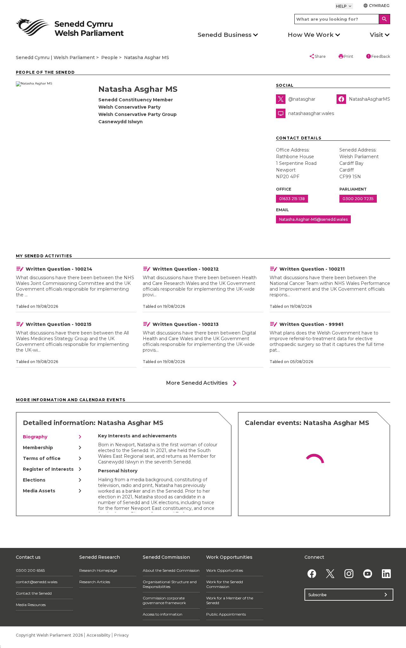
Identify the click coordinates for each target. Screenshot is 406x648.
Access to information (162, 614)
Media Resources (31, 604)
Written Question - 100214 (59, 269)
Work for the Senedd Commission (224, 584)
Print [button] (345, 56)
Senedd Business (225, 34)
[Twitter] (330, 573)
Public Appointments (226, 614)
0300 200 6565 (30, 570)
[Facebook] (311, 573)
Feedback (378, 56)
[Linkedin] (386, 573)
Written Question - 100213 (186, 324)
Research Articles (94, 581)
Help (344, 6)
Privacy (121, 635)
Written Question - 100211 (312, 269)
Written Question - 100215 (58, 324)
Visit (376, 34)
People (109, 57)
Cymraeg (376, 5)
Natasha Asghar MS (146, 57)
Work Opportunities (224, 570)
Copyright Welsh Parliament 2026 (49, 635)
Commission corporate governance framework (164, 600)
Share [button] (317, 56)
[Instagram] (349, 573)
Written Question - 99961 (311, 324)
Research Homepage (98, 570)
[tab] (53, 437)
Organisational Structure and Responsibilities (170, 584)
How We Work (311, 34)
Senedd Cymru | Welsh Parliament (55, 57)
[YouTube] (367, 573)
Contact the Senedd (34, 593)
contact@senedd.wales (36, 581)
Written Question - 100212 (186, 269)
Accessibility (98, 635)
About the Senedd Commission (171, 570)
